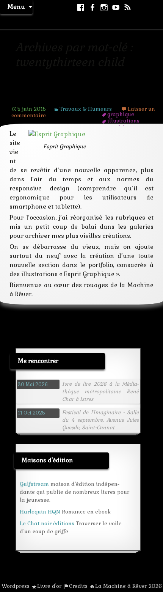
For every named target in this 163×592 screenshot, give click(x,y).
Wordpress (16, 586)
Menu (16, 7)
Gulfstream (34, 484)
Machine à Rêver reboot (59, 97)
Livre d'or (49, 586)
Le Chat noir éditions (47, 523)
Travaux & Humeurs (86, 108)
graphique (120, 114)
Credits (78, 586)
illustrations (123, 120)
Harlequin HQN (40, 511)
